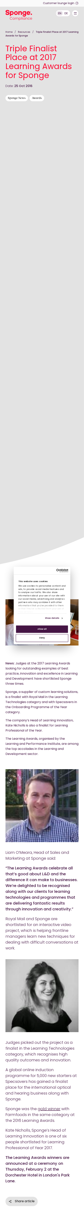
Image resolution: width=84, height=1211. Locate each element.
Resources (24, 32)
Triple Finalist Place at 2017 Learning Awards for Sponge (42, 34)
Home (9, 32)
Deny (42, 638)
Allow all (42, 629)
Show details (52, 618)
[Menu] (75, 13)
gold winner (49, 1109)
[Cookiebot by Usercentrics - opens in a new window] (56, 570)
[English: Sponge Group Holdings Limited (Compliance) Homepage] (18, 15)
